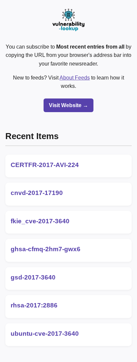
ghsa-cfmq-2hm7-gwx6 (45, 249)
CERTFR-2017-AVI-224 (45, 164)
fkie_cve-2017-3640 (40, 221)
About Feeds (75, 78)
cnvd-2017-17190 (37, 192)
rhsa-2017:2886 (34, 305)
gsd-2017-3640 (33, 277)
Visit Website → (68, 105)
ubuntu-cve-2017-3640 (45, 333)
